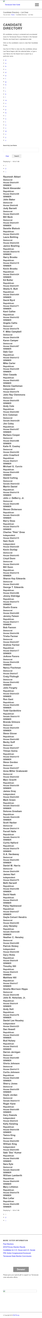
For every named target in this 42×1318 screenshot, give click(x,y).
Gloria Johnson (11, 1063)
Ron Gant (8, 699)
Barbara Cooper (11, 434)
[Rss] (37, 1315)
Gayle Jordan (10, 1094)
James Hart (9, 874)
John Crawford (11, 455)
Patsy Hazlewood (12, 905)
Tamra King (9, 1135)
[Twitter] (30, 1315)
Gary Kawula (10, 1115)
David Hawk (9, 894)
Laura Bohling (10, 237)
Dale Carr (8, 351)
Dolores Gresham (12, 811)
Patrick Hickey (10, 946)
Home (12, 15)
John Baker (9, 199)
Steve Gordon (10, 762)
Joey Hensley (10, 925)
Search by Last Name (10, 145)
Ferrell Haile (9, 831)
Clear (7, 156)
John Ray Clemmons (14, 394)
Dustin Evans (10, 607)
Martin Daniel (10, 486)
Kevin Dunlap (10, 549)
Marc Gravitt (9, 779)
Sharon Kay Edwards (14, 578)
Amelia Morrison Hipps (15, 988)
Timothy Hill (9, 966)
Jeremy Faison (11, 616)
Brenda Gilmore (11, 721)
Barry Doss (9, 520)
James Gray (9, 791)
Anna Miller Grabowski (15, 770)
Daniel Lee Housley (13, 1020)
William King (10, 1143)
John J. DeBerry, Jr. (13, 498)
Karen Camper (10, 340)
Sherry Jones (10, 1083)
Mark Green (9, 799)
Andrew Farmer (11, 644)
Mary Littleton (10, 1186)
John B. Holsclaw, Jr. (14, 997)
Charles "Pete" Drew (14, 532)
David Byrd (9, 300)
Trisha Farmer (10, 636)
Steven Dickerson (12, 509)
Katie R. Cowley (11, 446)
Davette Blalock (11, 228)
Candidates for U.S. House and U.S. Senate (19, 1250)
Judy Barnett (10, 208)
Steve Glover (10, 733)
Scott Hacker (10, 822)
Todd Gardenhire (12, 710)
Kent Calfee (9, 311)
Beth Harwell (10, 882)
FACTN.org (16, 1315)
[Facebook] (27, 1315)
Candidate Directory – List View (15, 12)
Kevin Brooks (10, 268)
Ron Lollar (8, 1198)
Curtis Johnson (11, 1072)
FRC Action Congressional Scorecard (17, 1253)
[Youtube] (34, 1315)
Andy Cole (8, 406)
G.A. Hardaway (11, 854)
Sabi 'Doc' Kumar (12, 1152)
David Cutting (10, 477)
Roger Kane (9, 1103)
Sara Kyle (8, 1164)
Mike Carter (9, 363)
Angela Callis (10, 322)
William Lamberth (12, 1175)
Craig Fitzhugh (11, 676)
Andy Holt (8, 1009)
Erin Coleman (10, 414)
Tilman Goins (10, 750)
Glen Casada (10, 374)
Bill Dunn (8, 567)
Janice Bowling (11, 245)
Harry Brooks (10, 257)
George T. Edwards (13, 587)
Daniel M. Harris (11, 865)
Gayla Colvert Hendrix (15, 917)
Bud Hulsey (9, 1040)
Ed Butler (8, 280)
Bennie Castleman (13, 385)
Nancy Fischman (12, 667)
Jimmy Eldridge (11, 595)
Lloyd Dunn (9, 558)
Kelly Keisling (10, 1123)
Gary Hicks (9, 954)
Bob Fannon (9, 627)
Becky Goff (9, 742)
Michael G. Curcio (12, 466)
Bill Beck (8, 216)
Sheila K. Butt (10, 288)
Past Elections (8, 1244)
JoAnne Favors (11, 656)
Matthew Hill (9, 977)
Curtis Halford (10, 842)
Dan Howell (9, 1029)
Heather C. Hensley (13, 937)
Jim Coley (8, 423)
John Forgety (10, 687)
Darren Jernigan (11, 1052)
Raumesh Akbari (12, 176)
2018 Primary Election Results (14, 1247)
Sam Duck (8, 540)
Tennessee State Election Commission (17, 1256)
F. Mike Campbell (12, 331)
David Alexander (12, 188)
